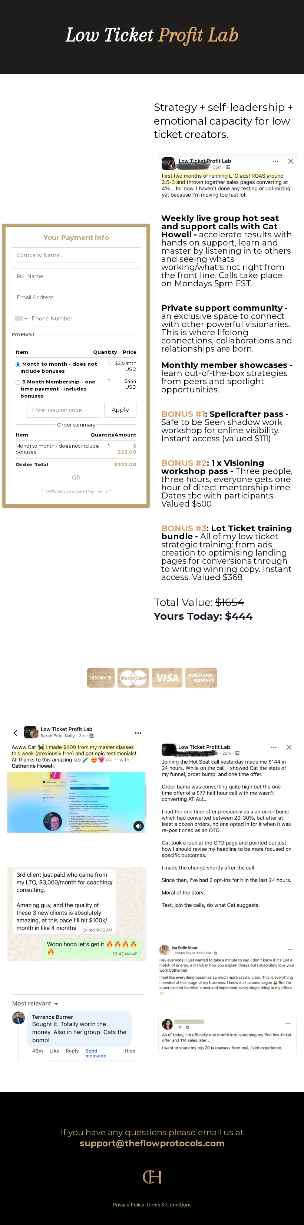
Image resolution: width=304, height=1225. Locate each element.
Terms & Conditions (168, 1204)
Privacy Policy (128, 1204)
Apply (120, 410)
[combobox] (20, 318)
